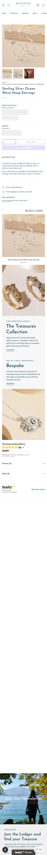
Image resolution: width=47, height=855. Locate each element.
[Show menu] (3, 5)
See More (10, 349)
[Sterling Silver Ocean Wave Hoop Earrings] (23, 235)
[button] (9, 5)
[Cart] (43, 5)
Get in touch (7, 200)
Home (4, 82)
